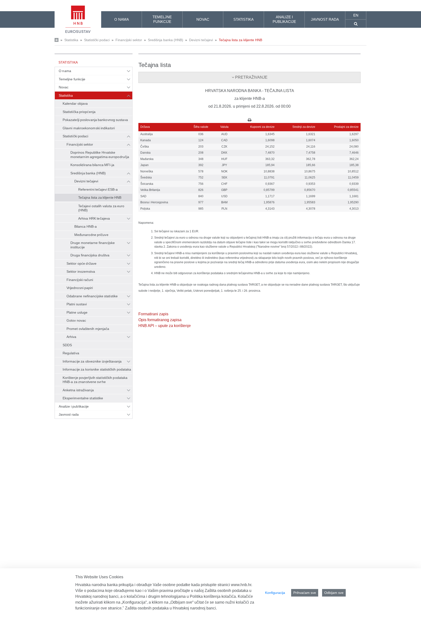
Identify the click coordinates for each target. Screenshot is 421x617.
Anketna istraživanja (78, 390)
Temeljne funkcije (72, 79)
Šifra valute (200, 127)
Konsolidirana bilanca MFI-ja (92, 165)
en (355, 15)
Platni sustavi (77, 304)
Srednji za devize (303, 127)
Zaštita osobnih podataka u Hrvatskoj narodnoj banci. (171, 608)
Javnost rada (69, 414)
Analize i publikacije (74, 406)
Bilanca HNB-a (85, 226)
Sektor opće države (81, 263)
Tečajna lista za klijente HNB (240, 40)
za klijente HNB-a (249, 98)
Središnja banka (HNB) (165, 40)
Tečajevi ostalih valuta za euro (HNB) (101, 208)
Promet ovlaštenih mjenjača (88, 329)
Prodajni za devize (346, 127)
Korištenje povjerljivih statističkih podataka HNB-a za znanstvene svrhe (95, 380)
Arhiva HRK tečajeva (94, 218)
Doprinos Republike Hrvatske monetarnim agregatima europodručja (99, 154)
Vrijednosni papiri (80, 288)
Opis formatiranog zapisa (160, 320)
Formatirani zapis (153, 314)
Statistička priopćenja (79, 112)
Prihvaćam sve (304, 593)
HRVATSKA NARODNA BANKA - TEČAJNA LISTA (249, 91)
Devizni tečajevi (201, 40)
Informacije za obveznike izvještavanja (92, 361)
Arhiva (71, 337)
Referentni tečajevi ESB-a (98, 189)
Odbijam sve (334, 593)
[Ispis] (249, 120)
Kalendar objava (75, 103)
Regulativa (71, 353)
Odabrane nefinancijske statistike (92, 296)
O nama (65, 71)
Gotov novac (76, 320)
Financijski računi (80, 280)
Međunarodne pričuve (91, 235)
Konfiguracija (275, 593)
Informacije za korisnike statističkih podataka (97, 369)
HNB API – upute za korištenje (164, 326)
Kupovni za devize (262, 127)
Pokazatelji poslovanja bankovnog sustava (95, 120)
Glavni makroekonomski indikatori (89, 128)
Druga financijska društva (89, 255)
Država (145, 127)
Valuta (224, 127)
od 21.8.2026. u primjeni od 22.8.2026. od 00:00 (249, 106)
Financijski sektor (128, 40)
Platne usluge (77, 312)
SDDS (67, 345)
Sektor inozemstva (81, 271)
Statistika (71, 40)
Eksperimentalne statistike (83, 398)
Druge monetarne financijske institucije (92, 245)
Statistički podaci (97, 40)
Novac (63, 87)
